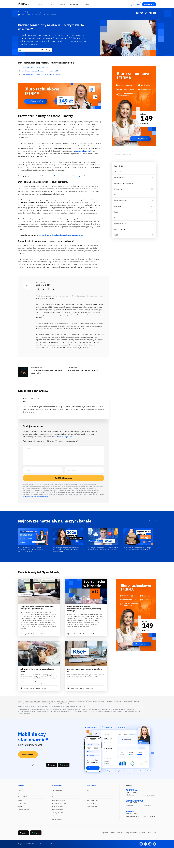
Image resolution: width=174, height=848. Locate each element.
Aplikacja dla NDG (57, 813)
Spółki (116, 235)
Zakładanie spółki (57, 794)
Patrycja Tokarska (28, 688)
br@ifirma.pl (129, 806)
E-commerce (118, 189)
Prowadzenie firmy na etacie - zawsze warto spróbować (41, 74)
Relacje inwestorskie (131, 833)
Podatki (116, 212)
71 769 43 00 (150, 816)
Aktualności (118, 172)
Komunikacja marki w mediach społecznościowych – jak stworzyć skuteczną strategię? (84, 609)
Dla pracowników (119, 177)
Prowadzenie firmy (120, 223)
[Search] (153, 154)
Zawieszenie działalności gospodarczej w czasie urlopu (62, 235)
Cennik (20, 794)
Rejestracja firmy (119, 229)
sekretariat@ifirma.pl (132, 816)
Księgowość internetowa (59, 803)
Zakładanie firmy (57, 791)
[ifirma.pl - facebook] (141, 844)
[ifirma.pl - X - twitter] (145, 844)
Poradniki (89, 797)
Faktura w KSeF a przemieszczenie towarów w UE (84, 670)
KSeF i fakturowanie (120, 200)
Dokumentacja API (92, 806)
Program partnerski (23, 809)
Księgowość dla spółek (58, 800)
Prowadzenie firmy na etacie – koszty (34, 67)
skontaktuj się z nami (64, 437)
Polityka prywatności (117, 833)
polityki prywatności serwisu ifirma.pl (35, 497)
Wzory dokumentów (92, 800)
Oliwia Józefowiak (75, 634)
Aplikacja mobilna (57, 819)
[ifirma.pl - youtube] (154, 844)
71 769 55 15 (150, 795)
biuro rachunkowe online (83, 151)
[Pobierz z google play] (63, 765)
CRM (53, 816)
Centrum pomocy (91, 794)
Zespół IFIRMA (25, 15)
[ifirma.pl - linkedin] (150, 844)
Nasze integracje (91, 803)
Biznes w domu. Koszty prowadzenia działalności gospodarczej (65, 176)
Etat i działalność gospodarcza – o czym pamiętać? (39, 71)
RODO (149, 833)
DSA (155, 833)
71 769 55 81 (150, 806)
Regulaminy (105, 833)
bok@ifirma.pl (130, 795)
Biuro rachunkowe (57, 797)
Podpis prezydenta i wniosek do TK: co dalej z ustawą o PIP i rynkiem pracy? (37, 608)
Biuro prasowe (22, 803)
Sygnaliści (142, 833)
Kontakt (20, 806)
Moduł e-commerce (58, 809)
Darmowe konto (149, 4)
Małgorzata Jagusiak (76, 688)
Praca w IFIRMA (22, 797)
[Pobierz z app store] (51, 765)
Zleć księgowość (28, 754)
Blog (88, 791)
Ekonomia (117, 195)
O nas (19, 791)
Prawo (116, 218)
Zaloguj (137, 4)
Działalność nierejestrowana (123, 183)
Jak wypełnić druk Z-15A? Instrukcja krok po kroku (37, 670)
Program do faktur (57, 806)
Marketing (117, 206)
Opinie (20, 800)
